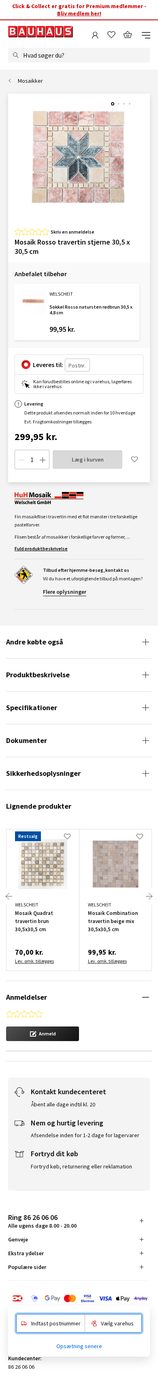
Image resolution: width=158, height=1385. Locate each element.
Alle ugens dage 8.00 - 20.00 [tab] (42, 1221)
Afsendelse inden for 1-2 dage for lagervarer (85, 1135)
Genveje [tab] (18, 1239)
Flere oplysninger (64, 591)
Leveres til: (48, 365)
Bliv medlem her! (79, 13)
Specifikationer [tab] (31, 707)
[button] (42, 1033)
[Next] (149, 896)
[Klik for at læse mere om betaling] (79, 1299)
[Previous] (9, 896)
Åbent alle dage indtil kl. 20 (63, 1104)
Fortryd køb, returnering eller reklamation (81, 1166)
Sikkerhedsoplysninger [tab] (43, 773)
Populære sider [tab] (27, 1267)
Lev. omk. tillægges (34, 961)
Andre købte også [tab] (34, 641)
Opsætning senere (79, 1346)
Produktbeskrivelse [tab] (38, 674)
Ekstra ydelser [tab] (26, 1253)
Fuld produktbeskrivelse (41, 548)
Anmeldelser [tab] (26, 997)
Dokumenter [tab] (26, 740)
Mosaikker (30, 81)
